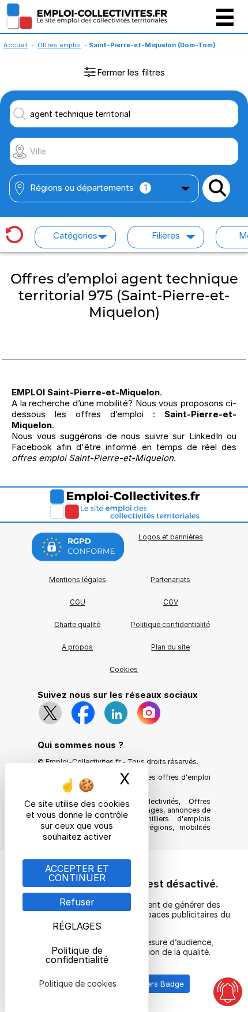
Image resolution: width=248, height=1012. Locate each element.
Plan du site (170, 647)
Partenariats (170, 579)
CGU (77, 602)
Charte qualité (77, 624)
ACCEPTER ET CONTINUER (77, 873)
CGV (170, 602)
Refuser (77, 902)
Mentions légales (77, 579)
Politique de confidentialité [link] (77, 955)
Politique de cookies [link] (78, 983)
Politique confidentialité (170, 624)
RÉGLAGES (77, 926)
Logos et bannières (170, 537)
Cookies (124, 669)
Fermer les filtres (131, 72)
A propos (77, 647)
